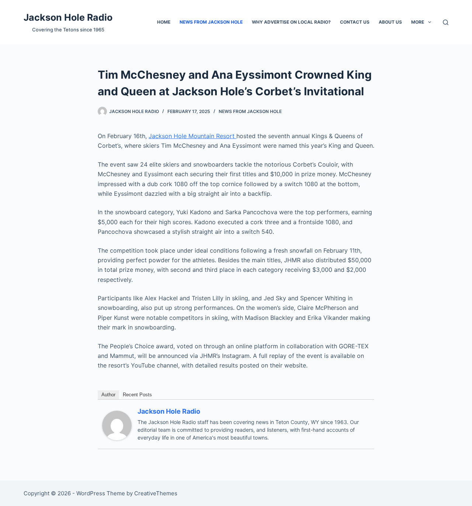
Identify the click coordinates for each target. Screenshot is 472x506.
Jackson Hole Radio (68, 17)
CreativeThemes (155, 493)
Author (108, 394)
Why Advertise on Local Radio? (291, 22)
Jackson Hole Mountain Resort (192, 136)
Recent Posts (137, 394)
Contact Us (354, 22)
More (417, 22)
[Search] (445, 22)
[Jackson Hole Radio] (117, 424)
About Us (390, 22)
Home (163, 22)
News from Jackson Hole (211, 22)
